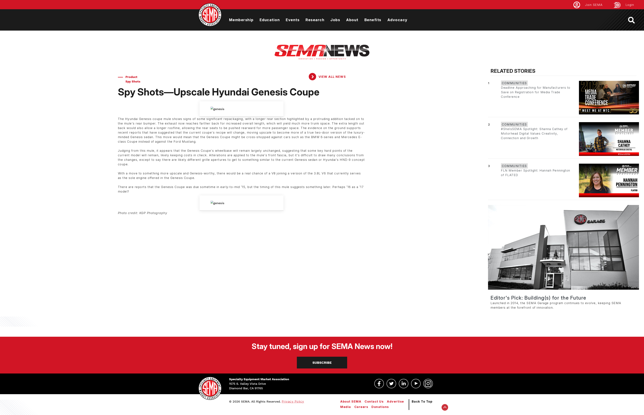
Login (630, 5)
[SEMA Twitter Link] (391, 383)
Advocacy (397, 20)
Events (293, 20)
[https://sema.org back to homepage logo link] (634, 20)
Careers (361, 407)
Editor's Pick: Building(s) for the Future (538, 298)
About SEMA (350, 401)
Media (345, 407)
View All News (331, 76)
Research (315, 20)
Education (270, 20)
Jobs (335, 20)
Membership (241, 20)
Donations (380, 407)
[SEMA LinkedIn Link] (403, 383)
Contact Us (374, 401)
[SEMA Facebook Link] (379, 383)
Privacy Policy (293, 401)
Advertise (395, 401)
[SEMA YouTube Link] (416, 383)
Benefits (372, 20)
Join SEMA (594, 5)
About (352, 20)
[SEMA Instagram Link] (428, 383)
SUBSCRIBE (322, 363)
